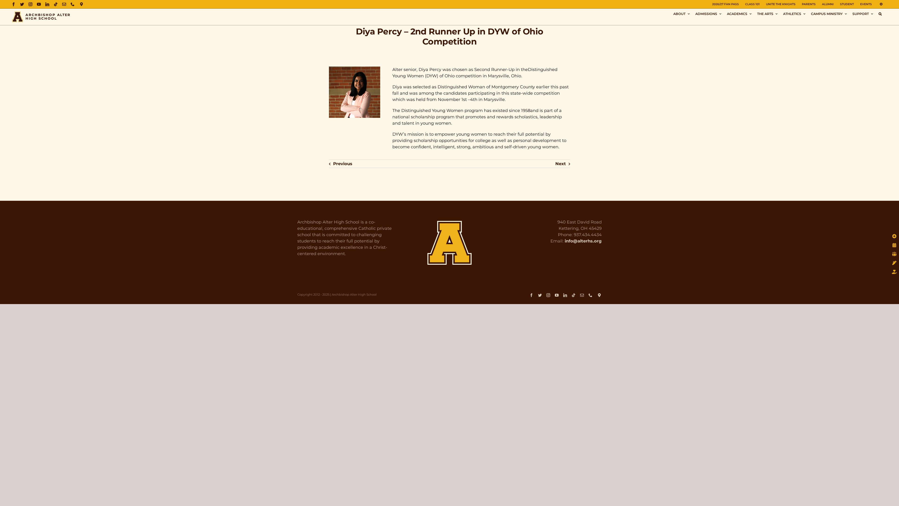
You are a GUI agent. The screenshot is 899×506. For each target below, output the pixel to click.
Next (560, 163)
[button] (880, 13)
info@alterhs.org (583, 241)
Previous (342, 163)
